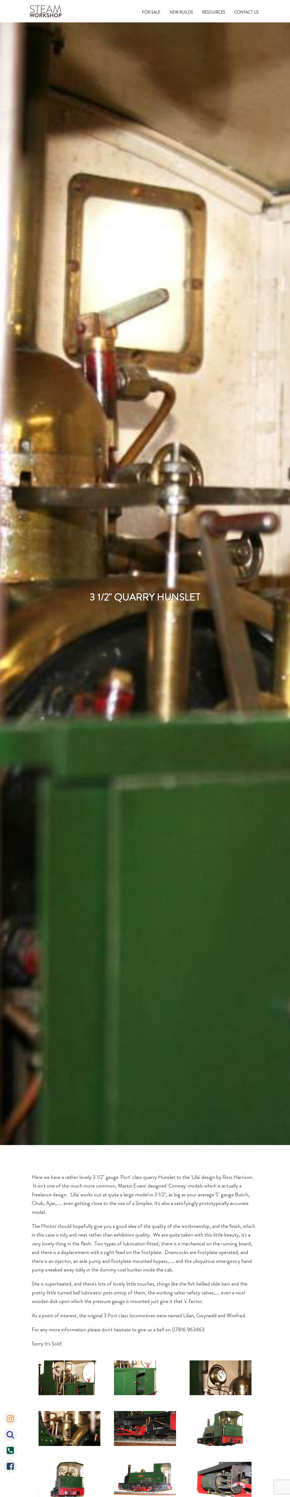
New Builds (181, 12)
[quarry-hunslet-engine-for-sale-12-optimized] (220, 1429)
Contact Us (246, 12)
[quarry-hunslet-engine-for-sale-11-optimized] (145, 1429)
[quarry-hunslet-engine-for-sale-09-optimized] (220, 1379)
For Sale (151, 12)
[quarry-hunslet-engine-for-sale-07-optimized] (69, 1379)
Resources (213, 12)
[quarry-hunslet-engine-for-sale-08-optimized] (145, 1379)
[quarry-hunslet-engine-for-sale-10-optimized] (69, 1429)
